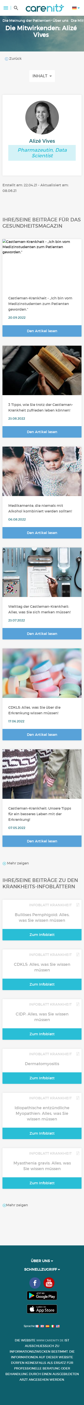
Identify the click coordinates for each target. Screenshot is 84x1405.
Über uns (61, 20)
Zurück (15, 58)
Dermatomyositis (42, 1063)
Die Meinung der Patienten (26, 20)
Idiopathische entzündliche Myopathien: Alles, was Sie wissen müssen (42, 1113)
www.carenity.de (50, 1340)
